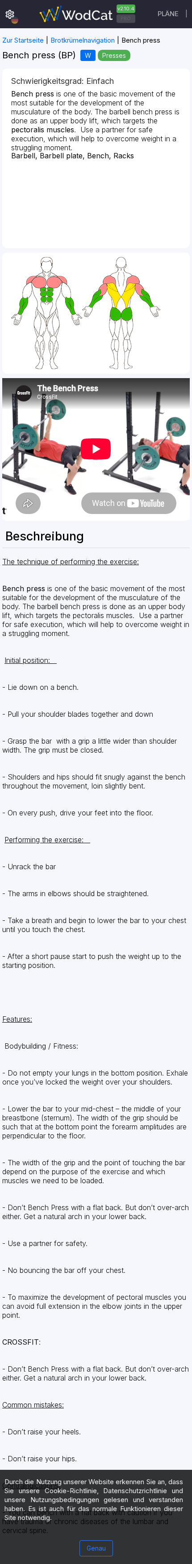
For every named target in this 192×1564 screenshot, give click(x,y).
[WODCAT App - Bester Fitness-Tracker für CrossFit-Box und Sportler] (86, 14)
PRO (126, 18)
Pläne (168, 13)
